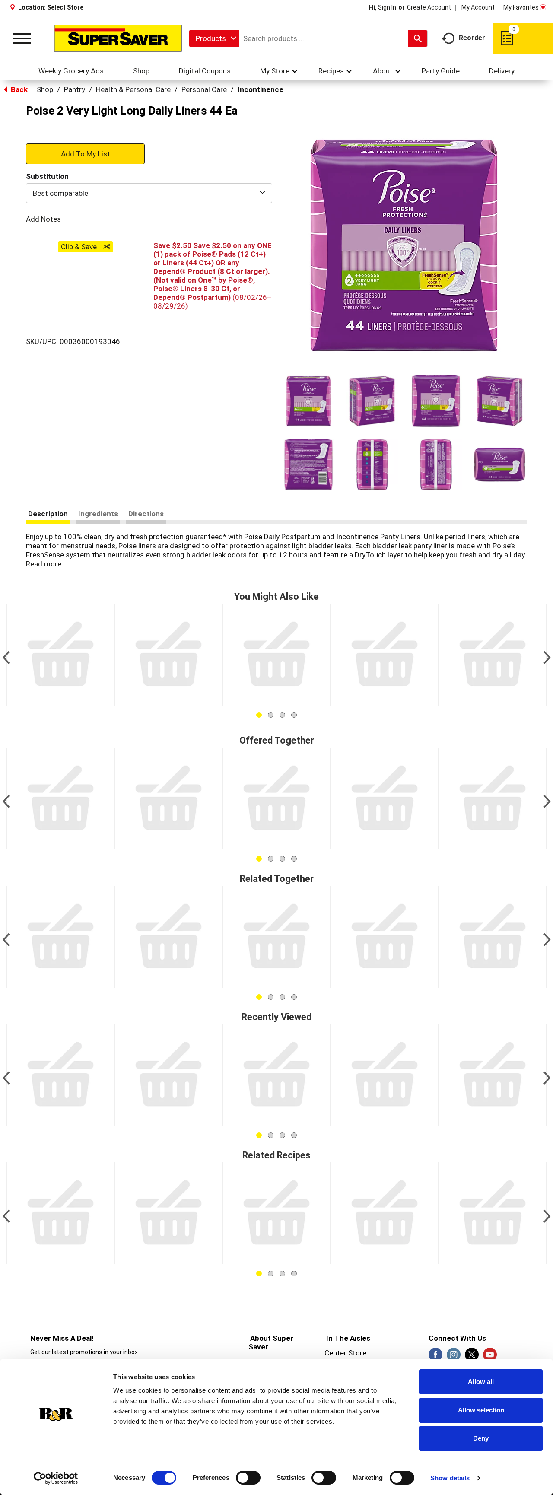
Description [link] (48, 513)
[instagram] (454, 1357)
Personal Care (204, 89)
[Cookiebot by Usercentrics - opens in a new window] (56, 1478)
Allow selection (481, 1410)
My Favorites (521, 7)
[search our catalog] (417, 38)
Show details (450, 1478)
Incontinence (260, 89)
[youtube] (490, 1357)
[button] (308, 401)
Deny (481, 1438)
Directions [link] (146, 513)
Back (18, 89)
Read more (43, 564)
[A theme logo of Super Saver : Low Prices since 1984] (118, 38)
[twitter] (472, 1357)
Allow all (481, 1381)
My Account (478, 7)
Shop (45, 89)
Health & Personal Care (133, 89)
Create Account (429, 7)
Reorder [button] (472, 38)
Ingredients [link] (98, 513)
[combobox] (214, 38)
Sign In (387, 7)
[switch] (248, 1478)
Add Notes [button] (43, 219)
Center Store (345, 1353)
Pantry (74, 89)
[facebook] (435, 1357)
